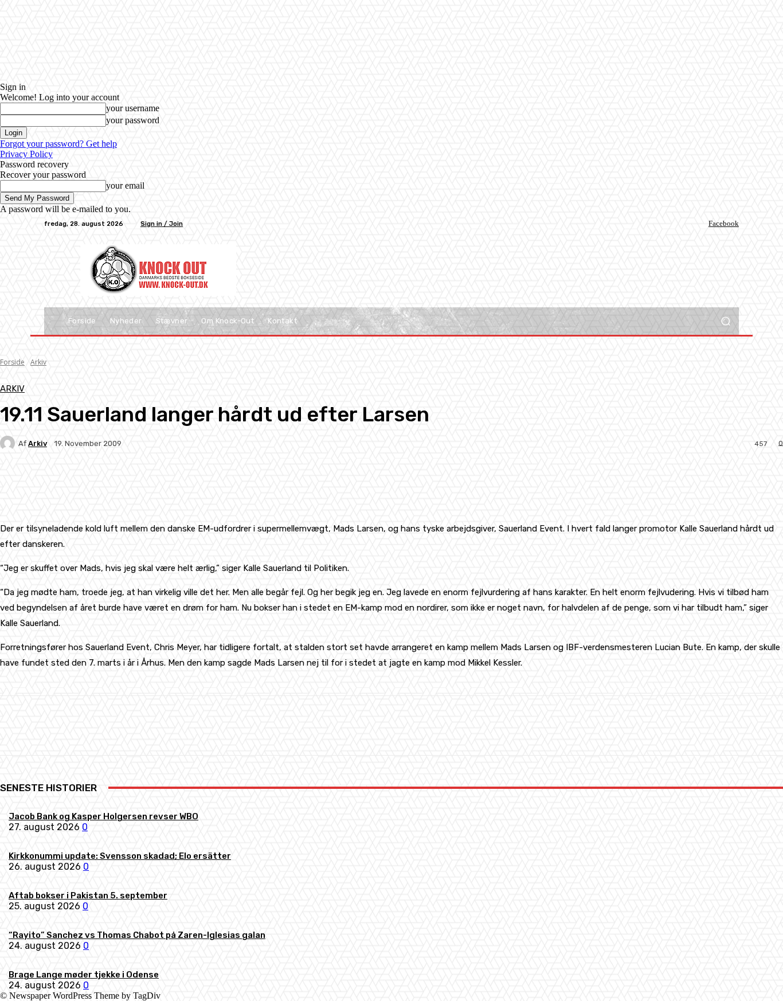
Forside (12, 362)
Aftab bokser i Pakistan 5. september (88, 895)
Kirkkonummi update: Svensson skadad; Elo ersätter (120, 856)
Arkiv (38, 362)
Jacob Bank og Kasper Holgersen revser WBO (103, 816)
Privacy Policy (26, 154)
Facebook (723, 223)
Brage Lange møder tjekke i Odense (84, 974)
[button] (725, 321)
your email (125, 185)
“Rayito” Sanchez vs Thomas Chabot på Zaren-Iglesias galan (137, 935)
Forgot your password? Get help (58, 143)
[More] (269, 483)
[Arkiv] (9, 443)
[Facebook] (700, 223)
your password (132, 120)
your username (132, 108)
